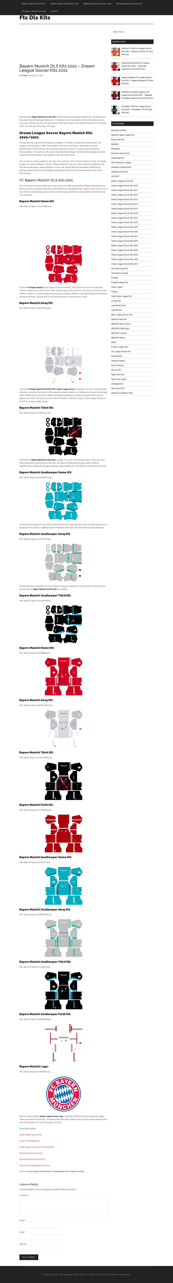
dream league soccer (51, 287)
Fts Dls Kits (34, 17)
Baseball (114, 144)
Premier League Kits (119, 347)
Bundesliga (30, 1122)
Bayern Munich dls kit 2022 (30, 1135)
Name (22, 1220)
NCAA (113, 342)
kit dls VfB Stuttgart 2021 (29, 1141)
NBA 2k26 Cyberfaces (120, 328)
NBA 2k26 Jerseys (119, 333)
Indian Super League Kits (121, 296)
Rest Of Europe (117, 365)
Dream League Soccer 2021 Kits (90, 189)
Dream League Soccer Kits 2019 (124, 227)
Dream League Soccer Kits (74, 1171)
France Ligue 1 (117, 287)
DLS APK (115, 176)
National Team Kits (119, 319)
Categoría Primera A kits (121, 167)
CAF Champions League (121, 162)
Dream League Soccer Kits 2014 (124, 204)
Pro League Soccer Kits (121, 351)
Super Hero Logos (118, 379)
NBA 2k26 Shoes (118, 338)
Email (22, 1232)
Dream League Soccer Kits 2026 (124, 259)
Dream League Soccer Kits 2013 (124, 199)
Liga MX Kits (116, 310)
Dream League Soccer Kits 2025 (124, 255)
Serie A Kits (116, 370)
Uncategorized (117, 384)
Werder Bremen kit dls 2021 (30, 1153)
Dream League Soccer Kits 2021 (40, 1171)
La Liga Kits (116, 301)
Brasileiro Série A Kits (120, 153)
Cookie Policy (103, 1274)
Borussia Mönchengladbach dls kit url (34, 1165)
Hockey (114, 291)
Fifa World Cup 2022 (119, 268)
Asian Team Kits (118, 139)
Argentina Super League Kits (123, 135)
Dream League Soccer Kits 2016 (124, 213)
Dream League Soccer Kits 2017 (124, 218)
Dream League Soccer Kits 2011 (124, 190)
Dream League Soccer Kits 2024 (124, 250)
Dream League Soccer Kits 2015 (124, 209)
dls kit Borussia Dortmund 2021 (32, 1159)
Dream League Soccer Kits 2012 (124, 195)
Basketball (115, 149)
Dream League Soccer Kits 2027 (124, 264)
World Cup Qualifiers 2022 (122, 393)
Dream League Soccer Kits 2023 (124, 245)
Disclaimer (114, 1274)
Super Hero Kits (117, 374)
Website (22, 1244)
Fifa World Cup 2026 (119, 273)
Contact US (93, 1274)
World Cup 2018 (117, 388)
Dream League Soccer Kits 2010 (124, 185)
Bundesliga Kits (58, 1171)
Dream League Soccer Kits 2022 (124, 241)
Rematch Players (118, 361)
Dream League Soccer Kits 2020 (124, 232)
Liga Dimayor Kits (118, 305)
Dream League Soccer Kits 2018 (124, 222)
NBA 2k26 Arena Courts (121, 324)
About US (83, 1274)
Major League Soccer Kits (121, 315)
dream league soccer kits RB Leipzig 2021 (36, 1147)
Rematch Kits (116, 356)
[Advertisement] (63, 46)
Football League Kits (119, 282)
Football (114, 278)
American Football (118, 130)
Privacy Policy (124, 1274)
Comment (24, 1195)
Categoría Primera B (119, 172)
